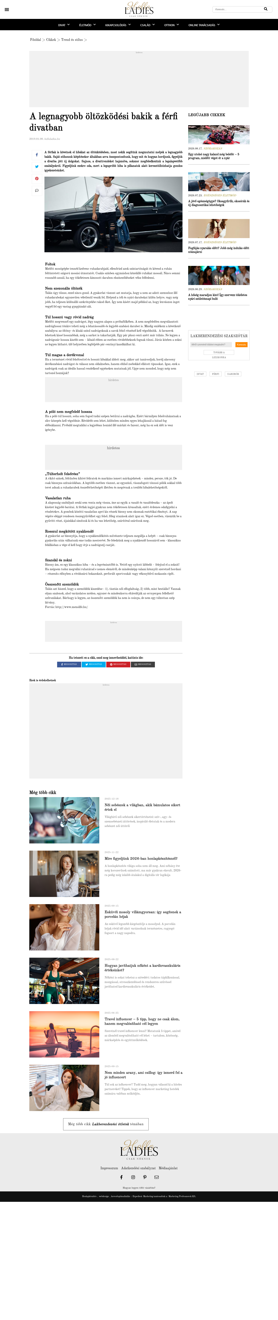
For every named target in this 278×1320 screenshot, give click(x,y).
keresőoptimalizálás (120, 1196)
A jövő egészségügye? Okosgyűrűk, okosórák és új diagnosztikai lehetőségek (218, 203)
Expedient (137, 1196)
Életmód (85, 25)
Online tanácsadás (202, 25)
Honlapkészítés (89, 1196)
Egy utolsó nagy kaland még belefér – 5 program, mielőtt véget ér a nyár (213, 156)
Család (145, 25)
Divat (61, 25)
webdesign (104, 1196)
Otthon (169, 25)
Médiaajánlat (168, 1168)
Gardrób (233, 374)
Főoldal (35, 40)
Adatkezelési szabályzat (138, 1168)
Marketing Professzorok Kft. (182, 1196)
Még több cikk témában (106, 1124)
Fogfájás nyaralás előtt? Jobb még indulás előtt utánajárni (218, 250)
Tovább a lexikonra (219, 353)
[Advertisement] (139, 80)
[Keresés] (266, 9)
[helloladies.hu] (139, 9)
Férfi (215, 374)
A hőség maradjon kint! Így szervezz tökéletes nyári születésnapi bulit (217, 297)
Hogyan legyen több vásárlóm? (139, 1188)
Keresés (241, 344)
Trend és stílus (72, 40)
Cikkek (51, 40)
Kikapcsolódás (115, 25)
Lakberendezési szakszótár (219, 336)
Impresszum (109, 1168)
